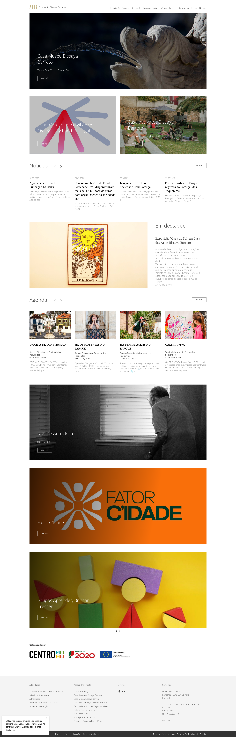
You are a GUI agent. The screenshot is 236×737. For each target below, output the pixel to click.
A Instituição (35, 699)
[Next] (61, 166)
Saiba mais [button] (11, 730)
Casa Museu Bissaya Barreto (86, 699)
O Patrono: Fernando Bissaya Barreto (46, 691)
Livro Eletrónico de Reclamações (68, 734)
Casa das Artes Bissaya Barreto (88, 695)
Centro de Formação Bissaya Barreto (90, 702)
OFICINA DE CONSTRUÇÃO (48, 344)
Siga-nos (121, 685)
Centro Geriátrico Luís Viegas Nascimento (92, 706)
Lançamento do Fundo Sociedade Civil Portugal (136, 185)
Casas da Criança (81, 691)
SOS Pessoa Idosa (82, 713)
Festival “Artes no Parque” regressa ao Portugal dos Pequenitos (182, 187)
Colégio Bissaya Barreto (84, 710)
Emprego (173, 8)
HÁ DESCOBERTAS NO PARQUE (90, 346)
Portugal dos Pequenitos (84, 717)
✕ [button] (46, 718)
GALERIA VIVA (175, 344)
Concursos (184, 8)
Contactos (166, 685)
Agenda (194, 8)
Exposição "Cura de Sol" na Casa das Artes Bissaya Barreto (177, 240)
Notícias (202, 8)
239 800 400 (169, 704)
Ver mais (45, 78)
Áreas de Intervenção (39, 706)
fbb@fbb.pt (169, 710)
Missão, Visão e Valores (40, 695)
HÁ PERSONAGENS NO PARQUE (135, 346)
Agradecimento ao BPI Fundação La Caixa (44, 185)
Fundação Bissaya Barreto (52, 7)
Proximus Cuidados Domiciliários (88, 721)
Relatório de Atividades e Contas (44, 702)
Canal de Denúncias (91, 734)
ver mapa (166, 720)
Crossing (203, 734)
